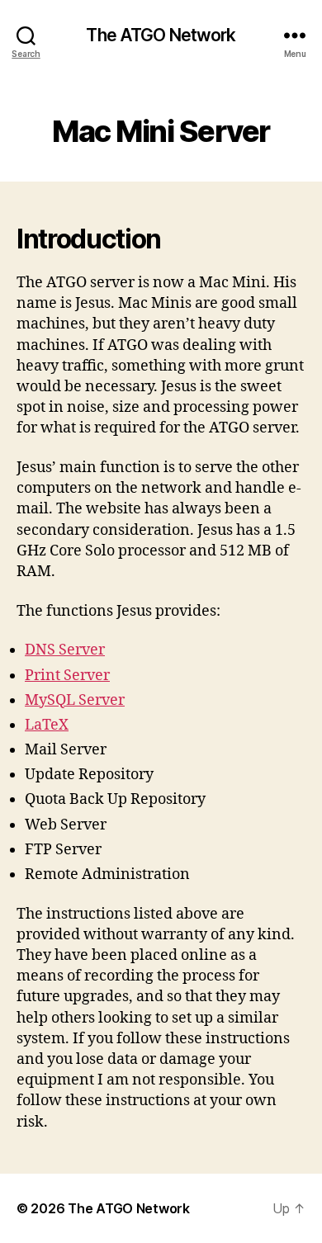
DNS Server (65, 649)
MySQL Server (75, 700)
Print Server (67, 675)
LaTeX (47, 725)
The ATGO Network (160, 35)
